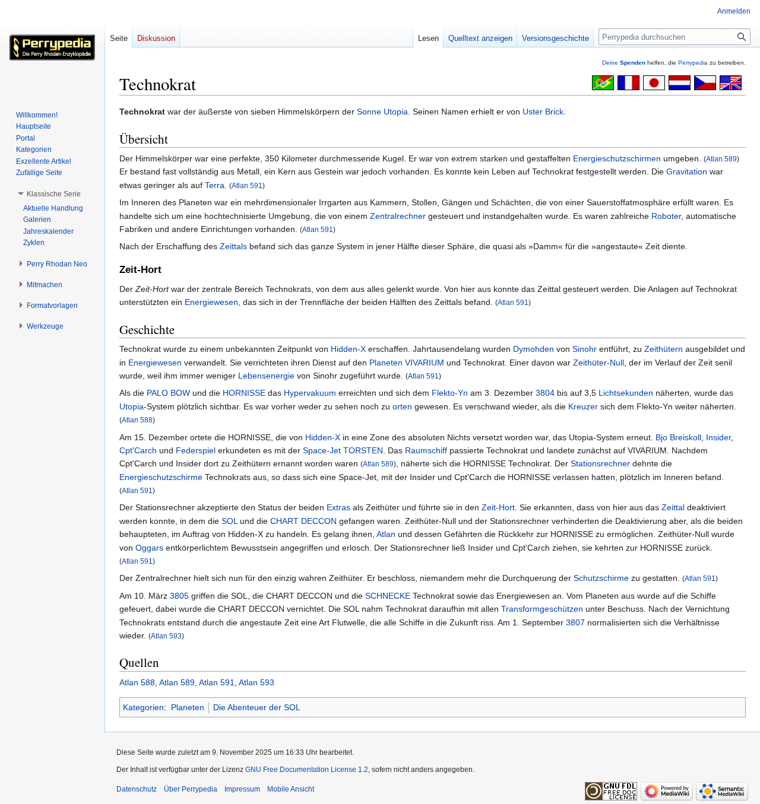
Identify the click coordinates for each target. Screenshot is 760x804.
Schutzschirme (601, 578)
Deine (623, 62)
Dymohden (533, 349)
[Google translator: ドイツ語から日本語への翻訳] (654, 82)
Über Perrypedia (190, 789)
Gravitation (686, 171)
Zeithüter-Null (598, 362)
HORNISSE (244, 393)
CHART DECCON (303, 521)
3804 (545, 393)
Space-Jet (322, 450)
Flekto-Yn (450, 393)
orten (402, 406)
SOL (229, 521)
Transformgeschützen (542, 609)
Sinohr (584, 349)
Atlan (385, 534)
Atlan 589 (721, 159)
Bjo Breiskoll (678, 437)
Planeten (386, 362)
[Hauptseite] (52, 47)
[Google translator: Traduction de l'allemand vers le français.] (628, 82)
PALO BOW (168, 393)
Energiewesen (211, 302)
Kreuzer (583, 406)
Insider (718, 437)
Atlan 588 (137, 420)
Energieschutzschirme (160, 477)
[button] (54, 194)
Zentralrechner (398, 216)
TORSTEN (363, 450)
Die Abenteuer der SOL (256, 707)
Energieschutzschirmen (617, 158)
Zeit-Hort (498, 507)
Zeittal (673, 507)
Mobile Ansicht (290, 789)
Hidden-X (348, 349)
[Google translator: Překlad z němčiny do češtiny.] (705, 82)
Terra (214, 185)
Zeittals (233, 246)
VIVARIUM (424, 362)
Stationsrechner (600, 463)
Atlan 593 (166, 636)
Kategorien (143, 707)
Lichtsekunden (625, 393)
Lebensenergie (266, 375)
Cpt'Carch (138, 450)
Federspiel (196, 450)
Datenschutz (136, 789)
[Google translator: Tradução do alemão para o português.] (603, 82)
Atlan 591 (247, 185)
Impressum (242, 789)
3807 (575, 622)
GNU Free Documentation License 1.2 (306, 769)
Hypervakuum (310, 393)
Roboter (666, 216)
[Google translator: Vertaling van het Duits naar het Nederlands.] (680, 82)
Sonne (369, 111)
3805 (179, 595)
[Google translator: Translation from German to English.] (731, 82)
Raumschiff (426, 450)
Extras (338, 507)
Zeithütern (663, 349)
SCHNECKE (387, 595)
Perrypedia (693, 62)
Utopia (396, 111)
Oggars (149, 547)
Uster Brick (542, 111)
